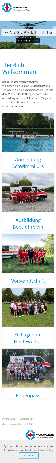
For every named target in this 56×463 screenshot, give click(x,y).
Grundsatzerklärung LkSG (17, 424)
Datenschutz (26, 418)
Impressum (9, 418)
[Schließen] (51, 451)
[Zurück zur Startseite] (16, 7)
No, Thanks (28, 455)
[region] (28, 35)
